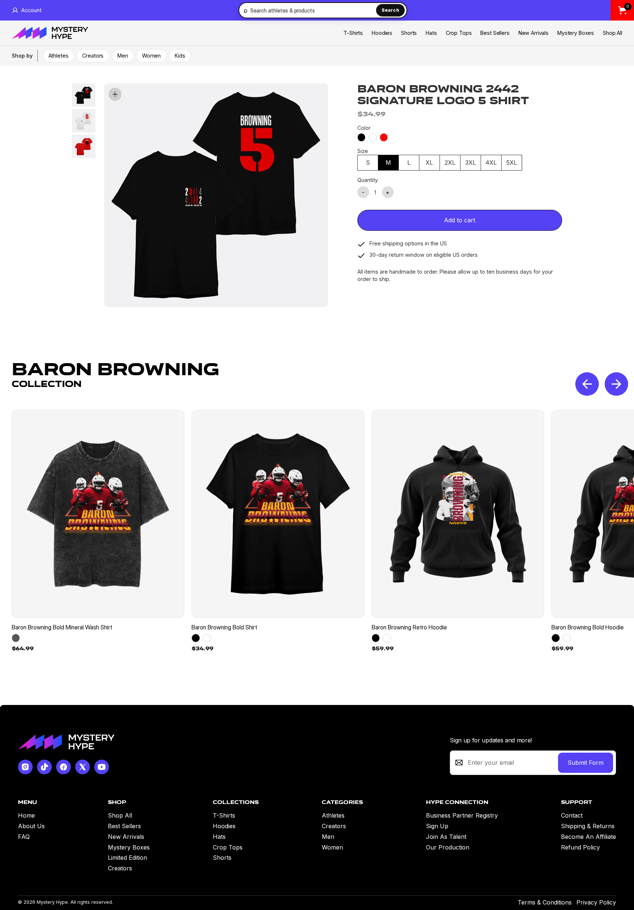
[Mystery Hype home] (66, 741)
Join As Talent (446, 836)
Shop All (612, 33)
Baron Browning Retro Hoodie (409, 627)
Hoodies (382, 33)
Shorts (409, 33)
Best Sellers (494, 33)
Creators (92, 55)
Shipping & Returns (588, 826)
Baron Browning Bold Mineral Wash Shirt (62, 627)
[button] (616, 384)
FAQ (24, 836)
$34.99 (203, 648)
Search (390, 10)
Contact (572, 815)
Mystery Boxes (575, 33)
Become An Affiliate (588, 836)
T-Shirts (353, 33)
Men (122, 55)
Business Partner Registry (462, 815)
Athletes (58, 55)
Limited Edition (127, 857)
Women (151, 55)
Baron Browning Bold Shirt (224, 627)
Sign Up (437, 826)
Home (26, 815)
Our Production (447, 847)
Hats (431, 33)
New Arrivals (533, 33)
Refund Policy (580, 847)
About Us (31, 826)
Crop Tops (459, 33)
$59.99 (383, 648)
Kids (180, 55)
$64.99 (23, 648)
